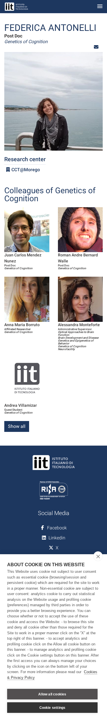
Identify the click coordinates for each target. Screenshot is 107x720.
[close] (98, 556)
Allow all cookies (52, 694)
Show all (16, 426)
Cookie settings (52, 708)
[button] (96, 47)
